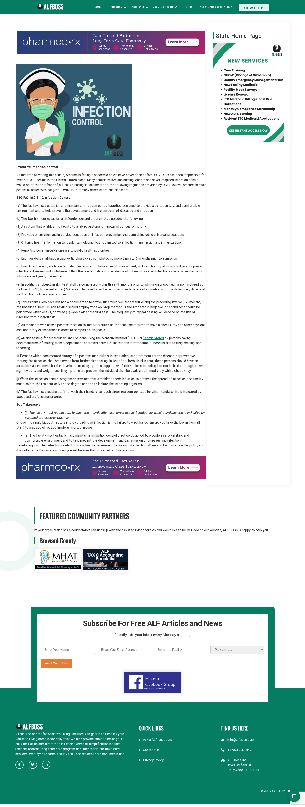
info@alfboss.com (240, 740)
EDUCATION (115, 7)
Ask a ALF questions (158, 740)
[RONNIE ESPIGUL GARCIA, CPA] (105, 569)
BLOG (189, 7)
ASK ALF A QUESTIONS (165, 7)
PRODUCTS (137, 7)
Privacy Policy (153, 760)
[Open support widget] (294, 796)
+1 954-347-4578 (240, 750)
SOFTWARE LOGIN (253, 8)
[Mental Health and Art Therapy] (58, 569)
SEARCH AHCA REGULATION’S (216, 7)
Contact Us (151, 750)
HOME (98, 7)
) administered (153, 338)
